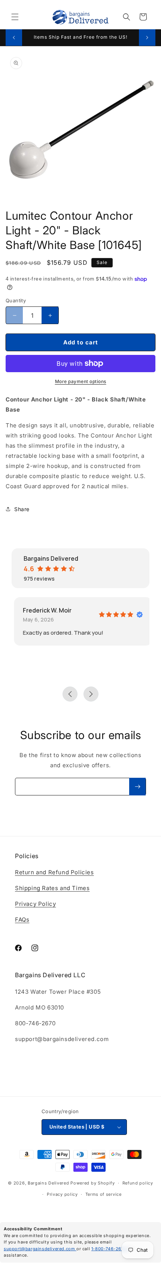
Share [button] (22, 509)
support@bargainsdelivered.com (40, 1248)
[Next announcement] (147, 37)
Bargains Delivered (48, 1183)
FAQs (22, 919)
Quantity (16, 300)
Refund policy (137, 1183)
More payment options (80, 381)
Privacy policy (62, 1194)
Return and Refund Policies (54, 872)
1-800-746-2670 (109, 1248)
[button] (15, 17)
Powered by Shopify (92, 1183)
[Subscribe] (137, 786)
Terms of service (103, 1194)
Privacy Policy (35, 903)
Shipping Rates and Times (52, 888)
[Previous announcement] (14, 37)
